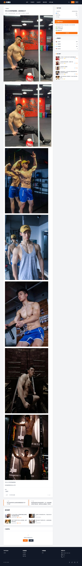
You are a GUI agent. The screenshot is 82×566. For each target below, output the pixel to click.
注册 (76, 2)
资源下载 (24, 556)
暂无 (43, 552)
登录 (73, 2)
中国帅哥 (32, 2)
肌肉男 (7, 491)
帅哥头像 (51, 2)
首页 (27, 2)
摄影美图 (45, 2)
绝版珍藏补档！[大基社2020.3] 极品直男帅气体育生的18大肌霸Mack (68, 72)
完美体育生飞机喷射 (63, 66)
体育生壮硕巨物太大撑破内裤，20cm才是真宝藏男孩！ (68, 77)
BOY (7, 13)
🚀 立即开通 (66, 32)
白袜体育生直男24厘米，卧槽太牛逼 (66, 61)
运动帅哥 (39, 2)
